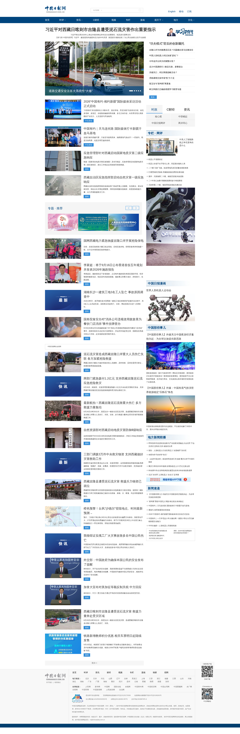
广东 (89, 682)
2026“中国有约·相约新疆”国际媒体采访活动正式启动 (168, 514)
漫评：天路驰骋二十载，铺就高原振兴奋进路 (166, 176)
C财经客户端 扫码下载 (207, 671)
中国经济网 (152, 687)
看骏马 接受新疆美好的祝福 (159, 510)
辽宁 (118, 679)
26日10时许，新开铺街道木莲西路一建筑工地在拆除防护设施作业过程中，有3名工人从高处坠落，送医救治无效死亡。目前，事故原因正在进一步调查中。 (114, 304)
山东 (182, 679)
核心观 (158, 116)
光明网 (75, 690)
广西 (97, 682)
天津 (95, 679)
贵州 (128, 682)
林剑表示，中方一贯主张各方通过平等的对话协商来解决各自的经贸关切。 (112, 593)
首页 (47, 20)
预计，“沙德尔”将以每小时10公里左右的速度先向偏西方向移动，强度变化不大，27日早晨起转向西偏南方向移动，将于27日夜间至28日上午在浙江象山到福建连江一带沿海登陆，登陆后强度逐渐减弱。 (113, 520)
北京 (87, 679)
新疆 (159, 682)
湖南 (82, 682)
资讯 (78, 20)
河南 (189, 679)
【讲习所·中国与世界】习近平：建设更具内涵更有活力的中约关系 (81, 37)
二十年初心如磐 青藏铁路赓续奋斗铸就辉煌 (165, 181)
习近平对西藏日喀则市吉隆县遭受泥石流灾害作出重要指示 (100, 29)
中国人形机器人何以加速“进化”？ (163, 55)
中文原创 (88, 121)
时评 (61, 20)
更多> (153, 97)
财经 (109, 672)
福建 (166, 679)
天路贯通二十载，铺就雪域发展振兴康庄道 (165, 185)
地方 (176, 20)
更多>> (94, 663)
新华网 (97, 687)
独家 (155, 672)
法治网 (121, 690)
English (172, 11)
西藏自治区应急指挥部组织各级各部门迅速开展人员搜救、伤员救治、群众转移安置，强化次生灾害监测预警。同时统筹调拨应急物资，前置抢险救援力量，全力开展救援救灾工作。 (113, 189)
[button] (131, 90)
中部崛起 (182, 116)
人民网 (88, 687)
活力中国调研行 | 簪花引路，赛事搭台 (166, 67)
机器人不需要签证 (155, 159)
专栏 (128, 20)
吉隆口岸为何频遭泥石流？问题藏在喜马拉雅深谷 (171, 50)
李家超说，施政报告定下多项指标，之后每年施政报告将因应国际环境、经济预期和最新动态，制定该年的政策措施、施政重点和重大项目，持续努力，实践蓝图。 (113, 277)
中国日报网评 (158, 123)
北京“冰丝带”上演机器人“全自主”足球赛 (163, 475)
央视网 (127, 687)
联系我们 (58, 682)
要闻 (87, 169)
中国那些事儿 (157, 327)
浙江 (158, 679)
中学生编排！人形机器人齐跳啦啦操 (162, 526)
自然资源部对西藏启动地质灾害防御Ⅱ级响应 (113, 430)
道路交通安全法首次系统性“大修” (71, 91)
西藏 (144, 682)
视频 (114, 20)
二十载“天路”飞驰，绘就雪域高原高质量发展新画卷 (168, 168)
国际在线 (117, 687)
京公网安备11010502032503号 (96, 699)
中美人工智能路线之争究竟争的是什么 (186, 142)
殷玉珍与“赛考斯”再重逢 (159, 84)
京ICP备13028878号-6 (139, 699)
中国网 (107, 687)
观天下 (157, 20)
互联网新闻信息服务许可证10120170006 (117, 695)
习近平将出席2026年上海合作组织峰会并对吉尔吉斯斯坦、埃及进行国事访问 (101, 35)
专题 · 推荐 (55, 208)
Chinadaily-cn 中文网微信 (207, 694)
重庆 (113, 682)
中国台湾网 (165, 687)
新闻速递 (154, 488)
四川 (120, 682)
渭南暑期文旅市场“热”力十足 (161, 78)
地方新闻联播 (157, 437)
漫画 (142, 20)
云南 (136, 682)
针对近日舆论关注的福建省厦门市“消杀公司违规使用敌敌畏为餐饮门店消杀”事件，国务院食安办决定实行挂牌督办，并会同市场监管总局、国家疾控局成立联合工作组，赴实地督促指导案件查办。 (113, 331)
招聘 (166, 672)
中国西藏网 (178, 687)
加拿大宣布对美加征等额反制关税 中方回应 (113, 587)
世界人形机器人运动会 (158, 290)
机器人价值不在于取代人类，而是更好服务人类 (166, 164)
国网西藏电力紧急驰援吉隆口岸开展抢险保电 (114, 240)
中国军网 (85, 690)
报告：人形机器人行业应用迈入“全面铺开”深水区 (167, 450)
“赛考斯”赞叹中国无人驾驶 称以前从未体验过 (166, 501)
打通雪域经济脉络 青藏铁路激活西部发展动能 (166, 172)
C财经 (96, 20)
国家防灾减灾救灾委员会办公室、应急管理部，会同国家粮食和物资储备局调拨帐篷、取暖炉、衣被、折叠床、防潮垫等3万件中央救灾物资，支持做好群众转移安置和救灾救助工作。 (113, 466)
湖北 (74, 682)
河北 (102, 679)
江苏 (151, 679)
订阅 (189, 11)
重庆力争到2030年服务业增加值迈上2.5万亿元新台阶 (169, 466)
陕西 (151, 682)
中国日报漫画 (157, 283)
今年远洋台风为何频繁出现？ (162, 61)
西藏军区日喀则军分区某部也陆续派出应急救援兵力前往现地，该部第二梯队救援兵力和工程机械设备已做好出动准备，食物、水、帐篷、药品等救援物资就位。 (113, 493)
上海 (143, 679)
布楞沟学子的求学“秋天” (157, 455)
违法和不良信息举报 (92, 695)
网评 (160, 133)
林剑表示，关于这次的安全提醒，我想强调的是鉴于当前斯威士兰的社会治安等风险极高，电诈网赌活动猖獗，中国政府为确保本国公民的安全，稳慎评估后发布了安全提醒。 (113, 572)
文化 (190, 20)
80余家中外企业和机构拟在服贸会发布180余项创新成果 (170, 470)
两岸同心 (182, 123)
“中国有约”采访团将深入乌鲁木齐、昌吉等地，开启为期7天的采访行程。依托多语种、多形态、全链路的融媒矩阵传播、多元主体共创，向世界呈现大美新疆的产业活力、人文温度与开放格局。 (114, 113)
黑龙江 (134, 679)
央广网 (189, 687)
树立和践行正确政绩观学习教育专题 (165, 89)
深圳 (167, 682)
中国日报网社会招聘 (54, 346)
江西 (174, 679)
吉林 (126, 679)
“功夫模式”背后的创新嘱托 (166, 43)
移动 (181, 11)
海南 (105, 682)
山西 (110, 679)
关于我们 (49, 682)
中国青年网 (139, 687)
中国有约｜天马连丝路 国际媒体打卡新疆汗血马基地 (168, 506)
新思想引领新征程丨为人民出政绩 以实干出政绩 (127, 37)
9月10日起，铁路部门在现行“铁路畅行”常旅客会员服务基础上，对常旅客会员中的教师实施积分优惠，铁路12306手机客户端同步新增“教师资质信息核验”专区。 (113, 648)
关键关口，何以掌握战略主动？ (163, 72)
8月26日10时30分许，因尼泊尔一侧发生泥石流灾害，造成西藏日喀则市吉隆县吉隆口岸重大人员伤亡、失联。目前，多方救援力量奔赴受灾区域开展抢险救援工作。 (113, 415)
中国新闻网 (97, 690)
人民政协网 (110, 690)
